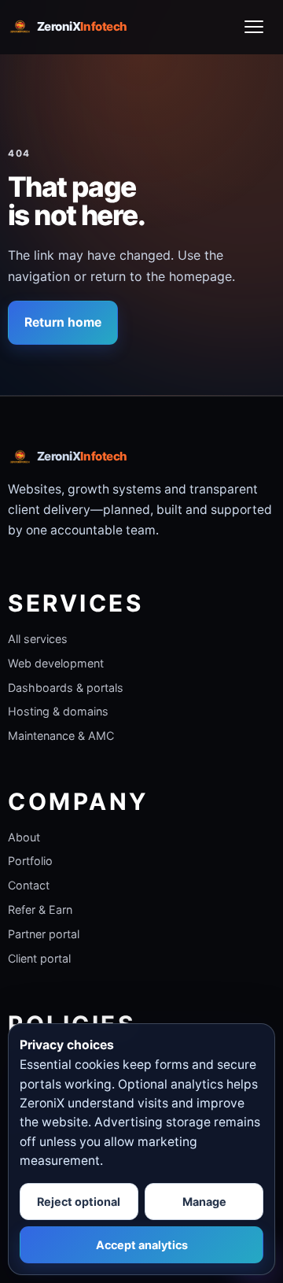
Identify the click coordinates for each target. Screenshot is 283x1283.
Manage (204, 1201)
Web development (56, 663)
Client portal (39, 958)
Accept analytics (142, 1245)
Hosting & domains (58, 711)
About (24, 837)
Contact (29, 885)
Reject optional (78, 1201)
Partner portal (43, 934)
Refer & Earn (40, 909)
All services (38, 638)
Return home (62, 322)
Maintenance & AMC (61, 735)
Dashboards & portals (65, 687)
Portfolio (30, 860)
